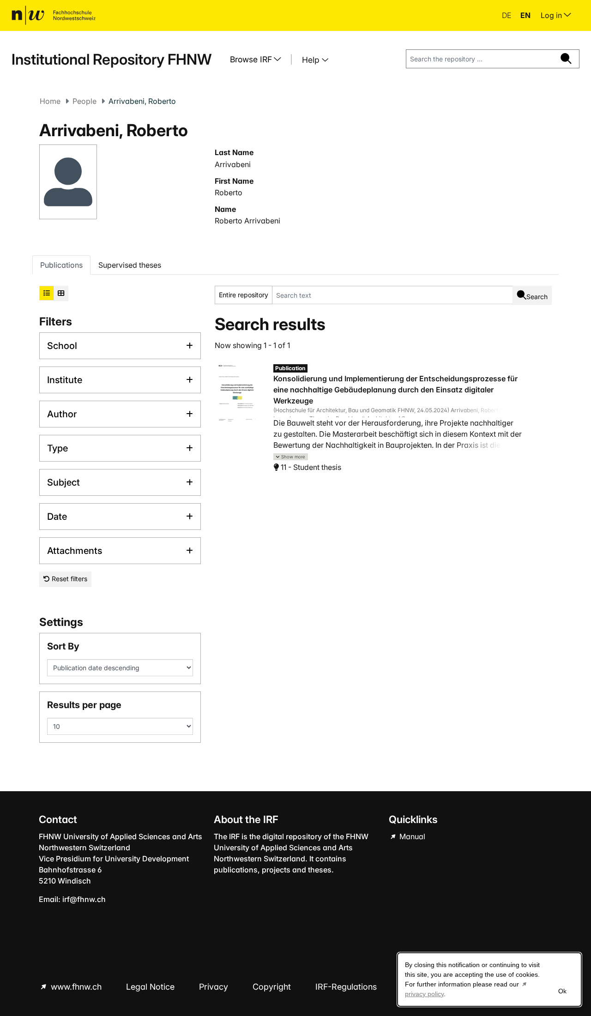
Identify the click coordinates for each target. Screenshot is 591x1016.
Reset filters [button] (68, 579)
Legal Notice (151, 987)
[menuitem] (259, 59)
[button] (290, 456)
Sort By (63, 646)
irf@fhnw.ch (84, 899)
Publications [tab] (61, 265)
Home (50, 101)
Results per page (84, 704)
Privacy (214, 987)
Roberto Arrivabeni (247, 220)
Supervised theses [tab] (129, 265)
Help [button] (312, 60)
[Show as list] (46, 293)
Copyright (273, 987)
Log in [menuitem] (552, 15)
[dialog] (489, 979)
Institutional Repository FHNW (111, 59)
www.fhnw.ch (76, 987)
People (84, 101)
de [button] (507, 15)
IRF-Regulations (346, 987)
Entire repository (243, 295)
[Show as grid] (61, 293)
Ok (562, 991)
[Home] (54, 15)
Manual (411, 836)
